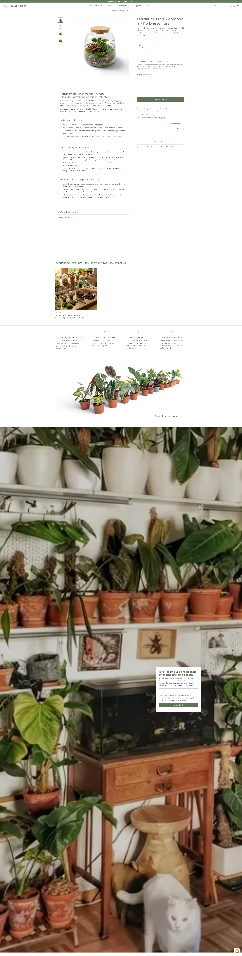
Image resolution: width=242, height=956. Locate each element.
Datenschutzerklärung (180, 700)
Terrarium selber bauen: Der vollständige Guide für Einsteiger (70, 316)
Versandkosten (154, 48)
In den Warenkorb (160, 99)
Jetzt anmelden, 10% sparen (119, 1)
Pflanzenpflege (123, 6)
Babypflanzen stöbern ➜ (169, 416)
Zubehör (109, 6)
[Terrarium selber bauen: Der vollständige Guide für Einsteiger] (76, 289)
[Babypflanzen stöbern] (110, 390)
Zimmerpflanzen (95, 6)
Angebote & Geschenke (143, 6)
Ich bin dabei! (178, 705)
